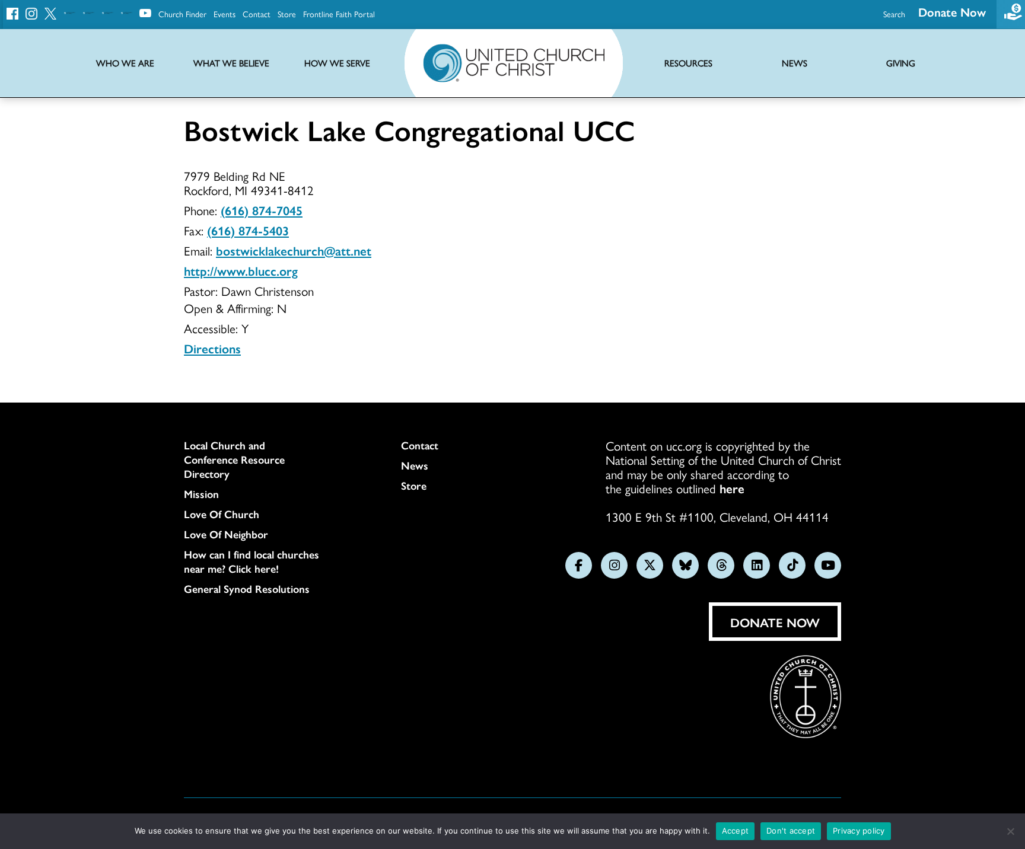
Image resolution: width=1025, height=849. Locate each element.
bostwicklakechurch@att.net (293, 250)
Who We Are (125, 63)
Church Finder (182, 13)
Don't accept (790, 830)
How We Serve (337, 63)
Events (224, 13)
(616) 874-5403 (248, 230)
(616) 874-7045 (262, 210)
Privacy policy (859, 830)
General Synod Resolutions (247, 589)
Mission (201, 494)
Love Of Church (221, 514)
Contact (256, 13)
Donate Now (952, 11)
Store (287, 13)
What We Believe (231, 63)
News (414, 465)
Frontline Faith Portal (339, 13)
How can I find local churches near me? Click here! (251, 561)
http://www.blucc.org (241, 270)
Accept (735, 830)
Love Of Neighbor (226, 534)
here (732, 488)
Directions (212, 348)
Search (894, 13)
